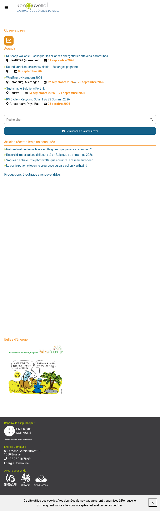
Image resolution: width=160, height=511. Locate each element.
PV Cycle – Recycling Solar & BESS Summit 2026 (38, 99)
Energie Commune (16, 463)
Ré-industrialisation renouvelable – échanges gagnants (42, 66)
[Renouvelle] (38, 6)
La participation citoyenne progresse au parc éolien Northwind (46, 165)
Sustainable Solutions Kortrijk (25, 88)
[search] (151, 119)
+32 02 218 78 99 (19, 458)
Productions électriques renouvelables (32, 174)
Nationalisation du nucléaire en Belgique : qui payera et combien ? (49, 149)
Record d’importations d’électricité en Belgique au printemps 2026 (49, 154)
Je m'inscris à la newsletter (82, 131)
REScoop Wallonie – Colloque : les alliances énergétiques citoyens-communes (57, 56)
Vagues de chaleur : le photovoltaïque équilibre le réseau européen (49, 160)
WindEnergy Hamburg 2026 (24, 77)
